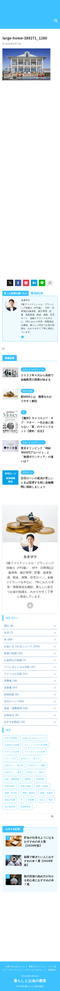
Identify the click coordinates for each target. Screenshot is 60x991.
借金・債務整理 (12, 779)
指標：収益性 (42, 786)
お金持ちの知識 (12, 744)
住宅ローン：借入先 (14, 765)
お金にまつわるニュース (33, 738)
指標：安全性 (11, 793)
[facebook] (18, 283)
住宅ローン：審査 (37, 765)
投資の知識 (25, 786)
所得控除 (40, 779)
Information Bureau (30, 976)
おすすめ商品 (11, 738)
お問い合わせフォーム (15, 966)
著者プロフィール (36, 966)
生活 (41, 799)
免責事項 (52, 970)
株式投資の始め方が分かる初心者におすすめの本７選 (39, 880)
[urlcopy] (50, 283)
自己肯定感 (10, 806)
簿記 (51, 799)
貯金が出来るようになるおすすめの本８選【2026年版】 (39, 841)
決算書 (31, 799)
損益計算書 (10, 799)
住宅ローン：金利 (35, 772)
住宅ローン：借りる (30, 758)
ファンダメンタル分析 (34, 751)
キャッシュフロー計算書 (35, 744)
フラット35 (10, 758)
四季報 (27, 779)
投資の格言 (10, 786)
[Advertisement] (30, 117)
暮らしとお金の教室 (30, 981)
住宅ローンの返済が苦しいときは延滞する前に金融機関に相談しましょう (37, 482)
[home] (23, 337)
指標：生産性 (46, 793)
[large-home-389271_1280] (34, 283)
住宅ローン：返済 (13, 772)
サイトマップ (14, 970)
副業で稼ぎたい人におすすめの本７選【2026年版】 (39, 861)
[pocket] (26, 283)
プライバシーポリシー (34, 970)
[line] (42, 283)
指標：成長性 (28, 793)
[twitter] (10, 283)
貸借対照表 (25, 806)
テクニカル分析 (12, 751)
